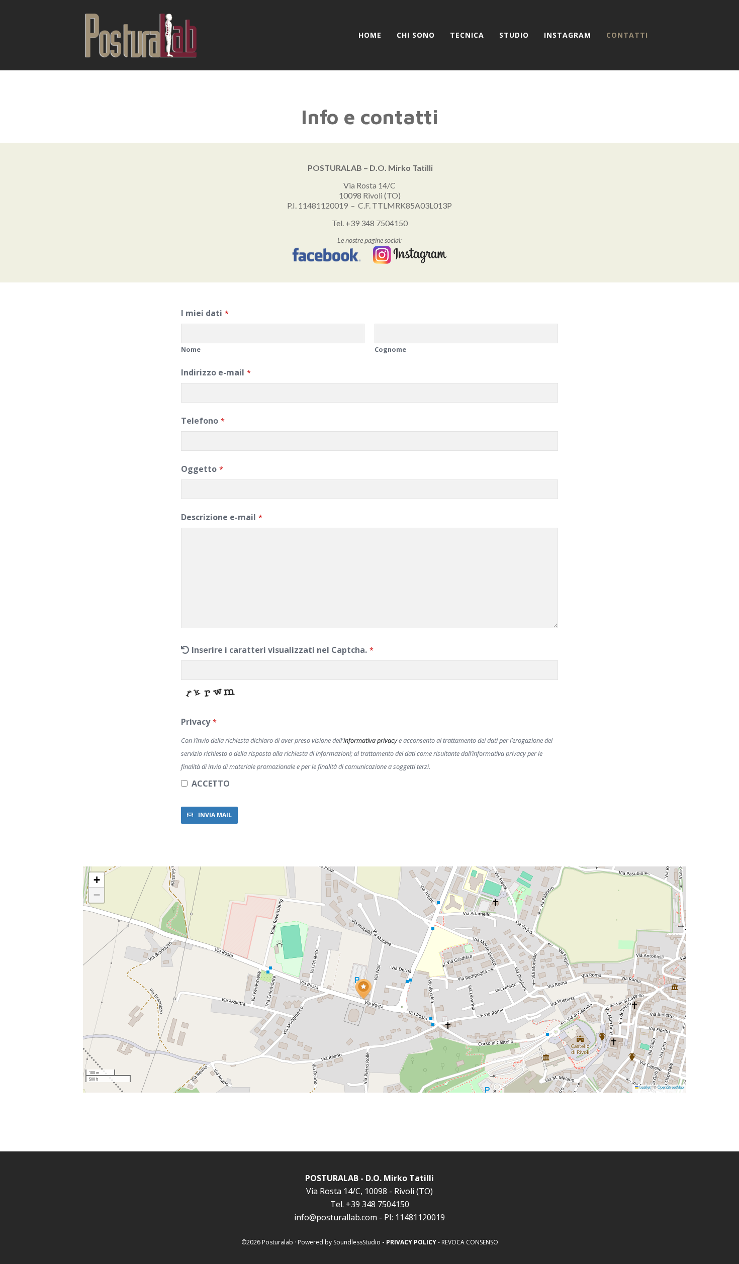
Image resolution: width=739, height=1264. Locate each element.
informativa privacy (370, 740)
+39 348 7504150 (376, 223)
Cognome (390, 349)
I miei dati (201, 313)
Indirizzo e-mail (212, 372)
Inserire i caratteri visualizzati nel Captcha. (279, 649)
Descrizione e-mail (218, 517)
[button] (363, 989)
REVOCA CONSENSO (469, 1242)
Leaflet (644, 1087)
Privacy (195, 721)
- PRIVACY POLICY (409, 1242)
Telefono (199, 420)
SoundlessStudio (357, 1242)
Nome (191, 349)
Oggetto (199, 468)
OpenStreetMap (671, 1087)
